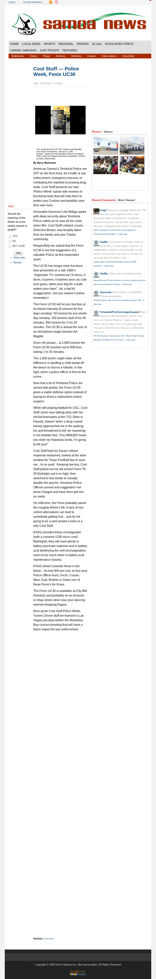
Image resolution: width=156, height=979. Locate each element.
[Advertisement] (19, 124)
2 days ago (122, 234)
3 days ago (109, 266)
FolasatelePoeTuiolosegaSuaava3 (119, 312)
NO (14, 241)
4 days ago (127, 284)
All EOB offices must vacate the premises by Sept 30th (117, 300)
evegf (103, 210)
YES (15, 236)
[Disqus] (60, 780)
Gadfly (104, 242)
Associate (105, 292)
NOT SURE (18, 246)
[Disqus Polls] (63, 681)
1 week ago (130, 340)
